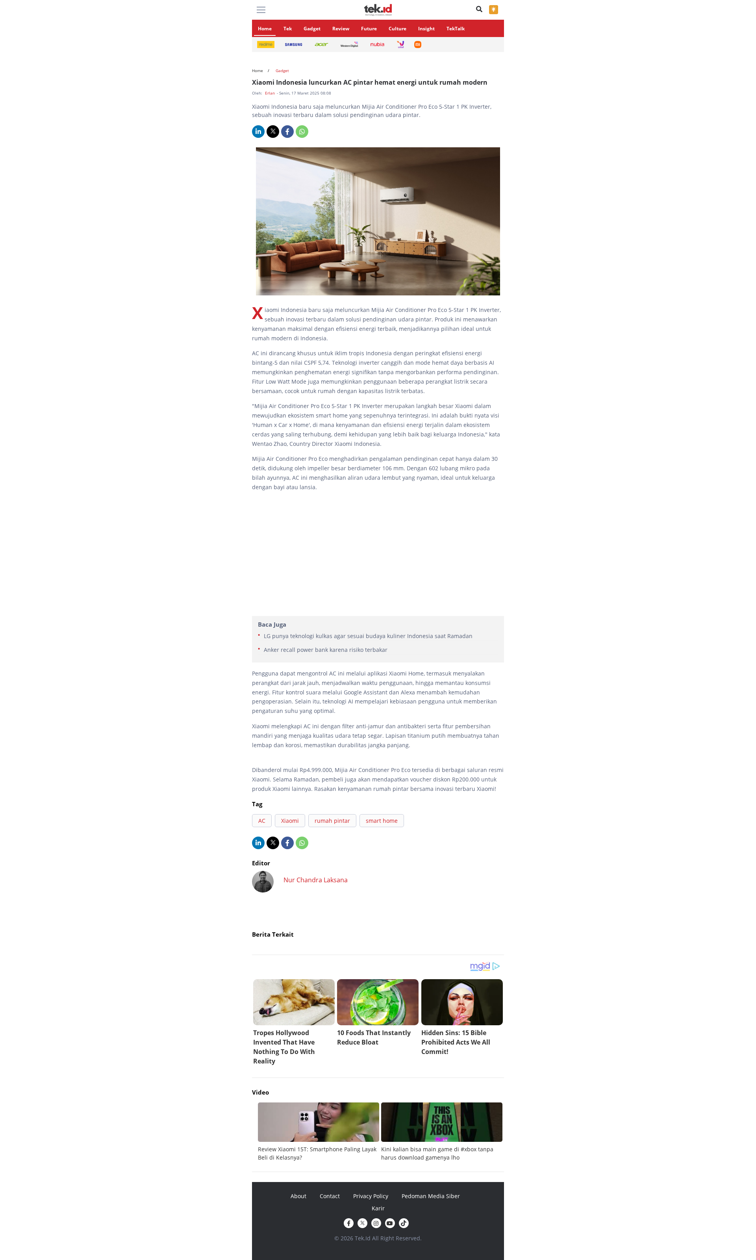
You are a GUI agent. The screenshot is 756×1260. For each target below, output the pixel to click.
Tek (288, 28)
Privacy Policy (370, 1196)
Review (340, 28)
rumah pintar (332, 820)
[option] (319, 1132)
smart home (382, 820)
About (298, 1196)
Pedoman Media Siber (431, 1196)
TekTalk (456, 28)
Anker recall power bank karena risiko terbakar (325, 649)
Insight (426, 28)
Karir (378, 1208)
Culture (397, 28)
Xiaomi (290, 820)
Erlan (270, 93)
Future (369, 28)
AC (261, 820)
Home (265, 28)
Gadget (312, 28)
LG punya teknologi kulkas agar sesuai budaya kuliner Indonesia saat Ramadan (368, 636)
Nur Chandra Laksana (316, 880)
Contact (330, 1196)
